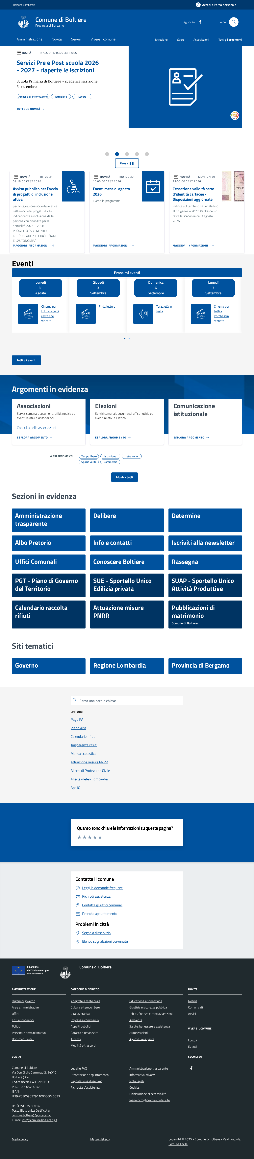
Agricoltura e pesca (141, 1039)
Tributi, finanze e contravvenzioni (150, 1013)
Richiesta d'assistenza (85, 1087)
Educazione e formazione (145, 1001)
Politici (16, 1026)
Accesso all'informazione (33, 96)
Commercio (110, 461)
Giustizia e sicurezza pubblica (148, 1007)
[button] (216, 5)
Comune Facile (178, 1144)
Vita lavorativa (80, 1013)
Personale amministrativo (29, 1032)
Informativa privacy (142, 1074)
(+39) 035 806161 (29, 1105)
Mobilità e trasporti (83, 1045)
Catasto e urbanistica (84, 1032)
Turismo (76, 1039)
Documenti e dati (23, 1039)
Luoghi (192, 1040)
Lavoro (82, 96)
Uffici (15, 1013)
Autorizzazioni (138, 1032)
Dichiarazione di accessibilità (147, 1093)
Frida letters (107, 306)
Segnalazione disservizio (86, 1081)
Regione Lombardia (24, 5)
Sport (180, 39)
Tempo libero (89, 455)
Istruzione (161, 39)
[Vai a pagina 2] (129, 338)
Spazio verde (88, 461)
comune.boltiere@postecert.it (31, 1115)
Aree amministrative (25, 1007)
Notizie (192, 1001)
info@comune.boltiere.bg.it (39, 1120)
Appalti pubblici (80, 1026)
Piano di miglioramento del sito (149, 1100)
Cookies (134, 1087)
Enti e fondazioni (23, 1020)
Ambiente (135, 1020)
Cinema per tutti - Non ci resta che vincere (50, 313)
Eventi (192, 1046)
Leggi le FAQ (79, 1068)
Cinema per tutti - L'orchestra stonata (221, 313)
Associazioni (201, 39)
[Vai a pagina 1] (124, 338)
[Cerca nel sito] (234, 22)
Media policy (20, 1139)
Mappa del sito (100, 1139)
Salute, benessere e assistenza (149, 1026)
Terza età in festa (164, 309)
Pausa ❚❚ (127, 163)
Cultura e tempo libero (85, 1007)
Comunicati (195, 1007)
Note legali (136, 1081)
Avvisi (192, 1013)
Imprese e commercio (85, 1020)
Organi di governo (23, 1001)
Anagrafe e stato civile (85, 1001)
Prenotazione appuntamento (90, 1074)
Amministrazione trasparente (148, 1068)
